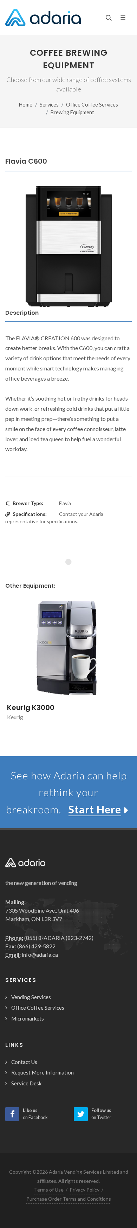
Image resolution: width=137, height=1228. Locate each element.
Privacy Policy (84, 1190)
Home (25, 105)
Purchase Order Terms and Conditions (68, 1199)
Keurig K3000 (30, 707)
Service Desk (26, 1083)
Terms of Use (49, 1190)
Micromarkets (27, 1018)
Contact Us (24, 1062)
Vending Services (31, 997)
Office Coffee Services (92, 105)
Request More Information (42, 1072)
